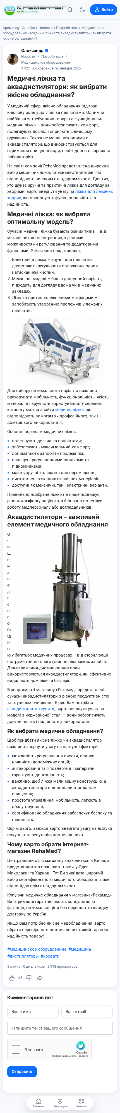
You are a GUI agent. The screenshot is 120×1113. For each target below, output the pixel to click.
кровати (51, 956)
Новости (46, 28)
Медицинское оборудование (45, 62)
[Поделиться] (39, 978)
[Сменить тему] (82, 10)
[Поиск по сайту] (70, 10)
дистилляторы (24, 956)
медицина (81, 949)
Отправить (22, 1071)
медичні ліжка (69, 409)
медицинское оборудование (38, 949)
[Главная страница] (35, 10)
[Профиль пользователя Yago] (12, 59)
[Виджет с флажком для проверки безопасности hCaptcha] (49, 1049)
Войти (107, 9)
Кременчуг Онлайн (19, 28)
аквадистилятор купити (30, 708)
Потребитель (67, 28)
